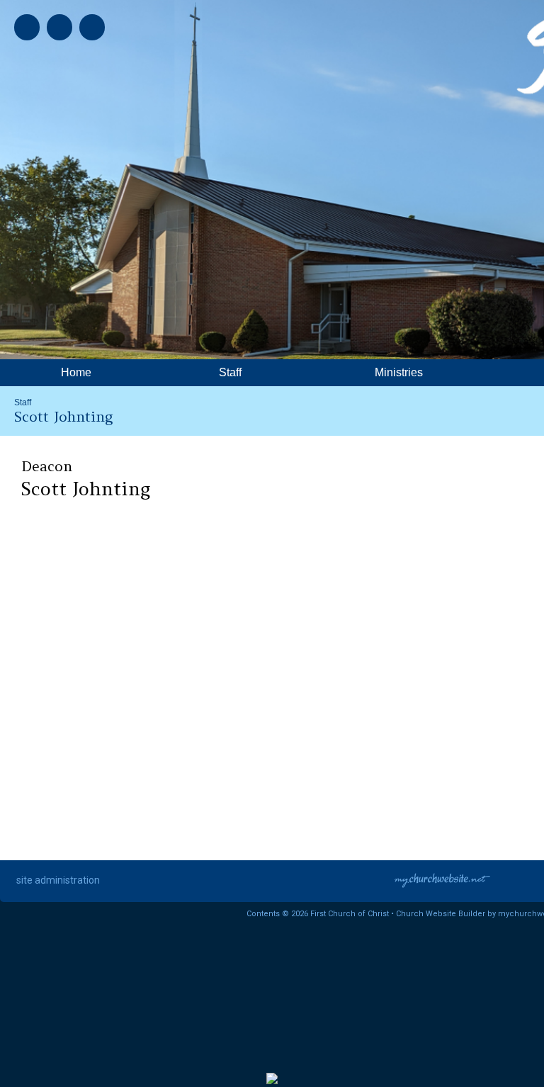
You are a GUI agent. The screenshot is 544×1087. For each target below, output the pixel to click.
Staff (22, 402)
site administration (58, 880)
